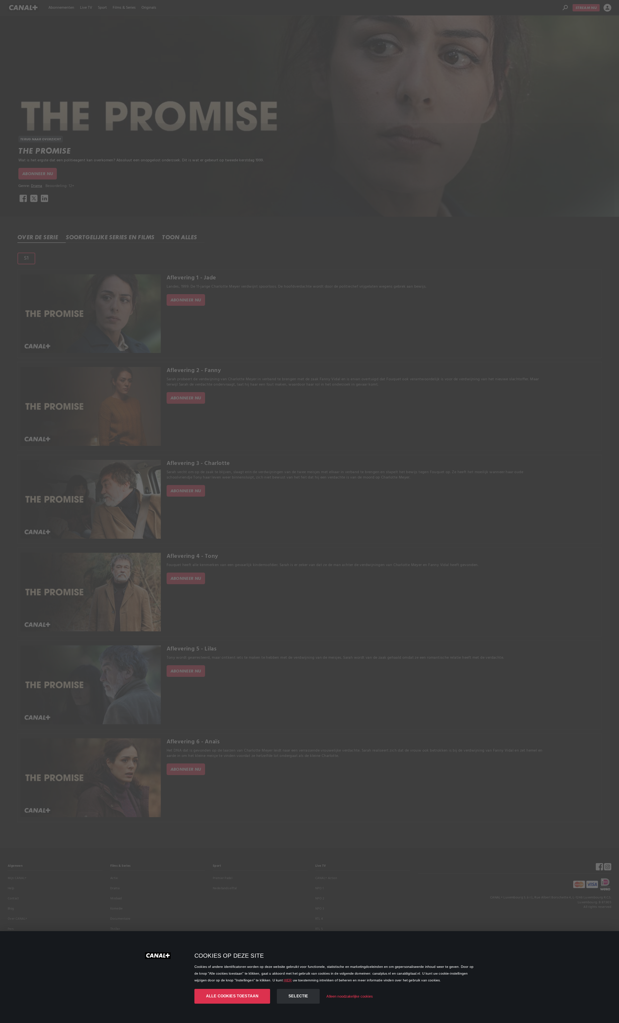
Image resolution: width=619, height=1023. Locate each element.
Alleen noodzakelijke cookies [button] (349, 996)
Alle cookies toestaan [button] (232, 996)
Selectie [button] (298, 996)
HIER (288, 980)
